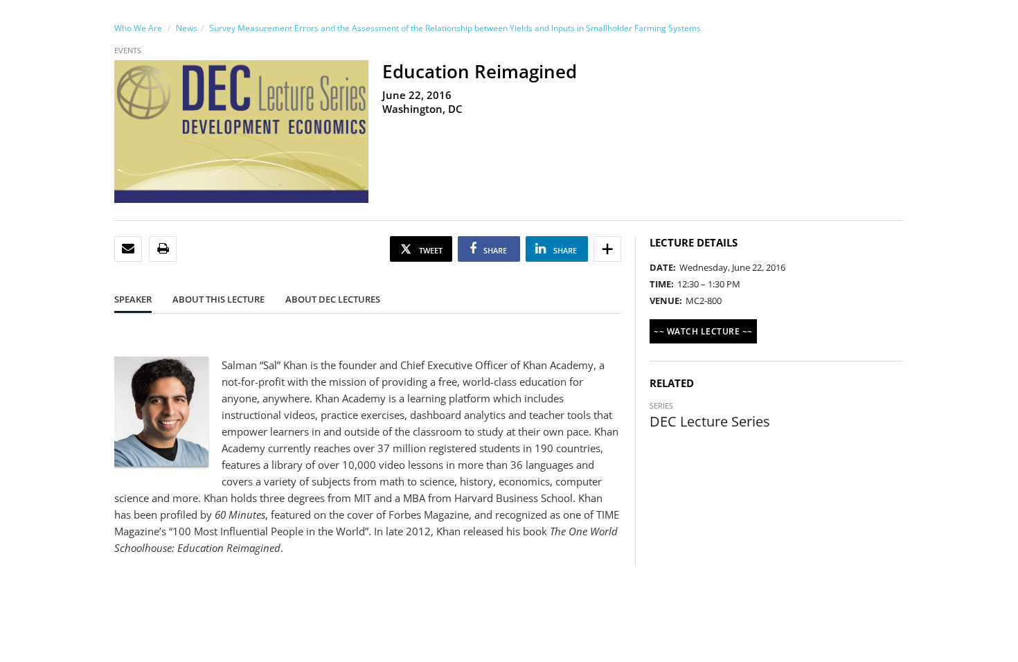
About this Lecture (218, 299)
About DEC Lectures (332, 299)
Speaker (133, 299)
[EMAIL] (128, 249)
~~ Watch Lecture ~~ (703, 331)
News (186, 28)
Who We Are (138, 28)
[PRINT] (163, 249)
